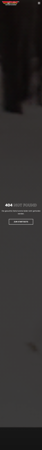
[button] (39, 3)
